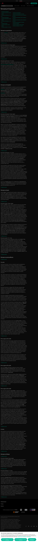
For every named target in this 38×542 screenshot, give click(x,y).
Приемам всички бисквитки (32, 539)
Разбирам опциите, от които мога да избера (7, 539)
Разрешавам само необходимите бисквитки (20, 539)
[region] (19, 537)
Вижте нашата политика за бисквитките (24, 536)
